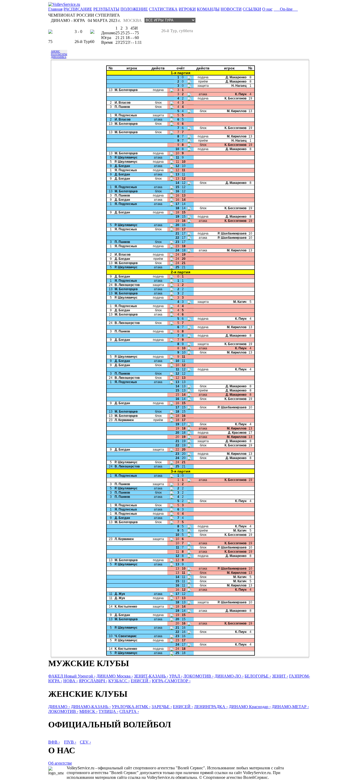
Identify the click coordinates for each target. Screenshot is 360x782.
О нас (267, 9)
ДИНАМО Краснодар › (250, 706)
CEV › (85, 742)
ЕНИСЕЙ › (141, 681)
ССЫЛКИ (252, 9)
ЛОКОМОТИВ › (198, 676)
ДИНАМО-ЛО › (229, 676)
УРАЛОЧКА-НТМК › (131, 706)
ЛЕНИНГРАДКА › (211, 706)
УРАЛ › (175, 676)
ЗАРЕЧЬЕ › (162, 706)
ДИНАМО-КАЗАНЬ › (91, 706)
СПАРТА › (129, 711)
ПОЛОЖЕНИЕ (134, 9)
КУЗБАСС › (119, 681)
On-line (286, 9)
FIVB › (70, 742)
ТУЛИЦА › (108, 711)
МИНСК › (88, 711)
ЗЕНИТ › (280, 676)
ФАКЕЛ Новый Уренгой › (71, 676)
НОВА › (70, 681)
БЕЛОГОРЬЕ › (258, 676)
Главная (55, 9)
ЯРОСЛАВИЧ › (93, 681)
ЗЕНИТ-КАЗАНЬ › (151, 676)
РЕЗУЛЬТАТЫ (106, 9)
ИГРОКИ (187, 9)
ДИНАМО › (59, 706)
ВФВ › (54, 742)
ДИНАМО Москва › (114, 676)
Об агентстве (60, 763)
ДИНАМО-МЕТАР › (290, 706)
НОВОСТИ (231, 9)
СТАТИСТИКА (163, 9)
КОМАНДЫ (208, 9)
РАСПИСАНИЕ (78, 9)
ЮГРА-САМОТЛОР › (171, 681)
